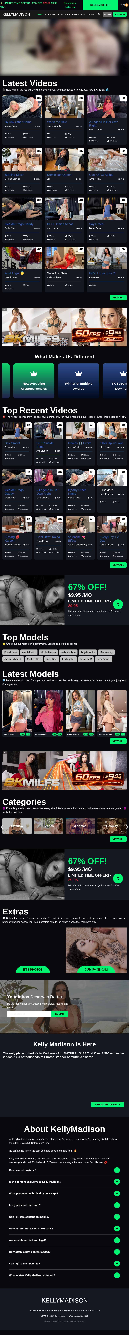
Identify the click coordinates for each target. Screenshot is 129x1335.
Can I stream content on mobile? (29, 1216)
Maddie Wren (34, 659)
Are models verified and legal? (28, 1240)
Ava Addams (29, 652)
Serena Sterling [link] (12, 179)
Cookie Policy (53, 1310)
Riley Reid (51, 659)
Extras (92, 14)
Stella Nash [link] (10, 228)
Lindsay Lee (68, 659)
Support (32, 1310)
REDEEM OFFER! (100, 5)
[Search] (99, 14)
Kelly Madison (68, 652)
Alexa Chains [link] (74, 447)
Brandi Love (10, 652)
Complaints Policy (70, 1310)
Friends (84, 1310)
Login (107, 14)
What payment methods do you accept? (33, 1193)
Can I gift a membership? (24, 1263)
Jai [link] (48, 179)
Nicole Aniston (48, 652)
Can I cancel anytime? (22, 1170)
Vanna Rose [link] (11, 126)
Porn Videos (52, 14)
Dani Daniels (103, 659)
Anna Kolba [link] (95, 179)
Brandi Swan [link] (11, 277)
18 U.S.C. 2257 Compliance (53, 1316)
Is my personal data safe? (25, 1205)
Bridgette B (86, 659)
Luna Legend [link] (95, 129)
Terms (41, 1310)
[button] (127, 715)
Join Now (120, 14)
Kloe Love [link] (94, 277)
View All (118, 297)
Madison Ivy (106, 652)
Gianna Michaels (13, 659)
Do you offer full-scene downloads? (31, 1228)
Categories (78, 14)
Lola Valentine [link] (106, 544)
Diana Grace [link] (95, 228)
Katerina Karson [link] (13, 544)
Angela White (88, 652)
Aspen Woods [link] (54, 126)
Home (40, 14)
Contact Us (95, 1310)
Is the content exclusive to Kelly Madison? (35, 1181)
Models (65, 14)
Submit (59, 1014)
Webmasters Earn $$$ (78, 1316)
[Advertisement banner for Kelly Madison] (64, 326)
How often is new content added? (29, 1251)
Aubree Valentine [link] (76, 544)
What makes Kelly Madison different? (32, 1275)
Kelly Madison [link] (54, 277)
